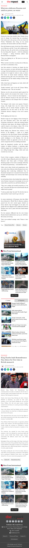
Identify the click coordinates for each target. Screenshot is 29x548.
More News (14, 295)
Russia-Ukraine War (9, 225)
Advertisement (14, 539)
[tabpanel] (14, 324)
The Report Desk (9, 13)
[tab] (7, 300)
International (4, 5)
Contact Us (22, 536)
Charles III (6, 459)
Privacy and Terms (14, 536)
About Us (5, 536)
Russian (24, 225)
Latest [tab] (8, 300)
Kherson (18, 225)
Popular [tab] (21, 300)
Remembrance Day (15, 459)
